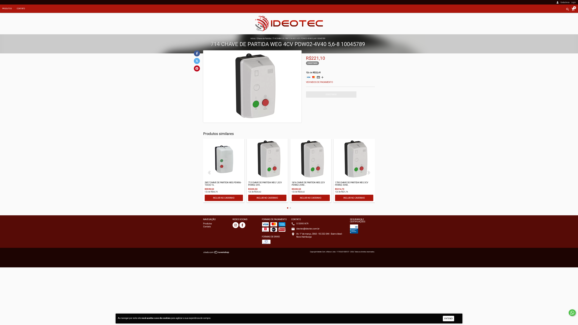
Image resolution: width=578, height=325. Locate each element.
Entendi (448, 318)
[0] (573, 10)
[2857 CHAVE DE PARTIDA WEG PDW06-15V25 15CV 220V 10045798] (223, 159)
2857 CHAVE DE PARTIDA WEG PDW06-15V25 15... (223, 183)
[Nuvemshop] (216, 253)
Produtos (7, 9)
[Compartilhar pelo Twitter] (197, 61)
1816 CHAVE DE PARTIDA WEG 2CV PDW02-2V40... (308, 183)
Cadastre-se (564, 2)
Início (253, 38)
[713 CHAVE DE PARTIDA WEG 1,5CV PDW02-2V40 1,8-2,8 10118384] (267, 159)
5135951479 (302, 223)
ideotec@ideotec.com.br (308, 229)
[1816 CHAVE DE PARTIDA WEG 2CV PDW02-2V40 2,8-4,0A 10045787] (310, 159)
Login (573, 2)
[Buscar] (567, 9)
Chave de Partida (264, 38)
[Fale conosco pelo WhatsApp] (572, 312)
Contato (21, 9)
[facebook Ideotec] (242, 225)
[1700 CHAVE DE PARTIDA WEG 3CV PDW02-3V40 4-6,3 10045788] (354, 159)
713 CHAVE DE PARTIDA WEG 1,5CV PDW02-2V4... (265, 183)
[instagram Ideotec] (236, 225)
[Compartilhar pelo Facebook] (197, 53)
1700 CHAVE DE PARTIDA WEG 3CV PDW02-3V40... (351, 183)
